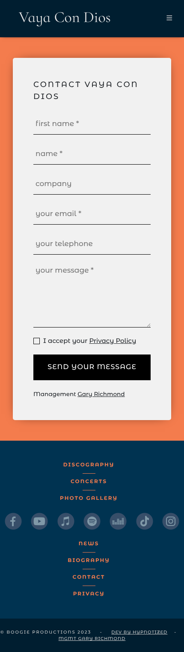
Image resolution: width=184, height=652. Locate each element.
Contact (89, 577)
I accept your (88, 341)
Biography (89, 560)
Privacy (89, 594)
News (89, 544)
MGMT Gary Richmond (92, 638)
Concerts (89, 481)
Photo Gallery (89, 498)
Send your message (91, 367)
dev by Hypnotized (139, 632)
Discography (88, 465)
